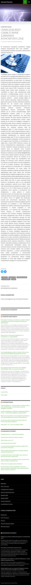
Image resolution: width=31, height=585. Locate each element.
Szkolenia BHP (4, 498)
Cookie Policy (4, 392)
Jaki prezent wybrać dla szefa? (8, 443)
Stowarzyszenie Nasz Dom (7, 492)
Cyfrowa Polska (7, 402)
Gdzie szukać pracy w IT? (7, 440)
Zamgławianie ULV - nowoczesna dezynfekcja (12, 434)
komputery (12, 277)
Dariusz (9, 41)
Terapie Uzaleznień (5, 501)
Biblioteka (3, 483)
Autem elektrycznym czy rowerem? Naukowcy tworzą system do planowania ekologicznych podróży (14, 569)
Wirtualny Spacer (5, 526)
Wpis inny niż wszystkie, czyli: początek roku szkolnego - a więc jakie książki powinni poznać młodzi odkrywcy (15, 416)
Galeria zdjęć (4, 395)
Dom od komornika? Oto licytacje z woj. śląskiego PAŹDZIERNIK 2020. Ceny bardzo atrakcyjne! (13, 368)
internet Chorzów (6, 2)
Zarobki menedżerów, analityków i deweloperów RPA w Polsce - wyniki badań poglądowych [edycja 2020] (15, 412)
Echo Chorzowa (5, 486)
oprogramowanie (22, 277)
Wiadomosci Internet (9, 431)
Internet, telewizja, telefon (7, 523)
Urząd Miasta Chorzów (7, 504)
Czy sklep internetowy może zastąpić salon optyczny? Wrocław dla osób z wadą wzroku (14, 455)
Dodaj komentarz (17, 41)
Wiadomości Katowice (9, 533)
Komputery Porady (6, 27)
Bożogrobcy (4, 515)
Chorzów (4, 277)
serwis (13, 279)
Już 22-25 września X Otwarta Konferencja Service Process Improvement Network (14, 420)
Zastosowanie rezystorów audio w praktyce (12, 437)
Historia (3, 520)
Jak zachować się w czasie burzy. (9, 287)
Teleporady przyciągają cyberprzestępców (11, 463)
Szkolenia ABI (4, 495)
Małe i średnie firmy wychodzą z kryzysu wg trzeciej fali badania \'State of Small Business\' (15, 460)
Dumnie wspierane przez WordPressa (9, 583)
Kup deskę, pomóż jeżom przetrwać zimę (11, 547)
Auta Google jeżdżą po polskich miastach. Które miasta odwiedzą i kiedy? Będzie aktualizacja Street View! (15, 352)
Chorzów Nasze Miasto (9, 316)
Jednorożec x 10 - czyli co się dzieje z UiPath (12, 424)
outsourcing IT (6, 279)
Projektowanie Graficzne (7, 489)
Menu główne (29, 2)
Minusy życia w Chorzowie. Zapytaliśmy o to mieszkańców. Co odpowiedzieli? (12, 336)
